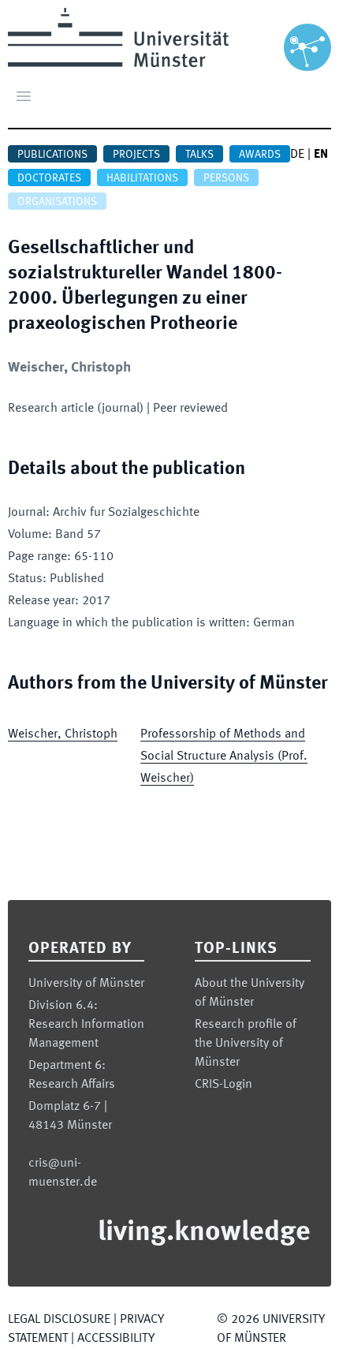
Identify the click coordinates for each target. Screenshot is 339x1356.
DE (297, 154)
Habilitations (142, 178)
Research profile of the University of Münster (245, 1043)
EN (321, 154)
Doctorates (49, 178)
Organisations (57, 201)
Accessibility (116, 1338)
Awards (260, 154)
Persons (226, 178)
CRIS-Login (223, 1084)
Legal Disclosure (59, 1319)
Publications (52, 154)
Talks (199, 154)
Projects (136, 154)
